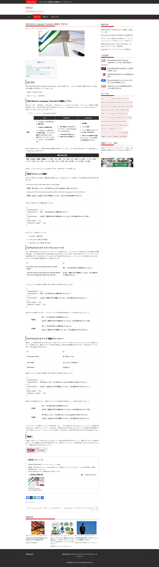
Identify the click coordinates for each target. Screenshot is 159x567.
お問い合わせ (55, 17)
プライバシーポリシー (78, 554)
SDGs (121, 125)
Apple (103, 102)
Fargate (113, 114)
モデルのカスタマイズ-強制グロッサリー (38, 74)
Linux (125, 117)
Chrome (104, 106)
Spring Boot (112, 129)
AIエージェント (106, 98)
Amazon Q (125, 98)
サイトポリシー (90, 554)
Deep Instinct (128, 106)
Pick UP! (42, 485)
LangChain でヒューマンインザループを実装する (116, 49)
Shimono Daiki (90, 535)
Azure (126, 102)
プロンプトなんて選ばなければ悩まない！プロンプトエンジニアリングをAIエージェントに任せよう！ (68, 2)
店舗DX (104, 136)
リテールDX (117, 132)
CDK (130, 102)
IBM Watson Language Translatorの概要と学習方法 (35, 489)
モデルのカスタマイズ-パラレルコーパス (38, 72)
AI (28, 502)
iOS (126, 114)
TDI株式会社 (29, 554)
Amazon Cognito (116, 98)
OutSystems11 (105, 121)
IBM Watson (32, 502)
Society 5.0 (105, 129)
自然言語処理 (123, 136)
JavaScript (111, 117)
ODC (129, 117)
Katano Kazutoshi (43, 28)
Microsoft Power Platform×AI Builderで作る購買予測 (117, 35)
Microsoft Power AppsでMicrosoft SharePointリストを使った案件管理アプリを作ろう (116, 62)
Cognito (114, 106)
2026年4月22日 (56, 535)
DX (117, 110)
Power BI (113, 121)
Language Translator (49, 113)
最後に (29, 76)
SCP (116, 125)
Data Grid (120, 106)
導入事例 (124, 132)
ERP (127, 110)
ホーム (29, 17)
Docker (113, 110)
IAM (122, 114)
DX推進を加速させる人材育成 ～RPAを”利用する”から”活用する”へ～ (81, 509)
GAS (118, 114)
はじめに (29, 65)
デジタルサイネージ (107, 132)
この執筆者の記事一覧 (89, 474)
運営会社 (45, 17)
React (111, 125)
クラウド (120, 129)
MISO (29, 7)
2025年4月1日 (80, 535)
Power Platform (122, 121)
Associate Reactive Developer (114, 102)
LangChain (119, 117)
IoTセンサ (104, 117)
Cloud (109, 106)
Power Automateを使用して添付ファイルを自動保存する (44, 508)
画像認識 (115, 136)
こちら (41, 109)
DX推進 (122, 110)
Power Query (105, 125)
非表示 (42, 62)
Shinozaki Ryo (66, 535)
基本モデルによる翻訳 (33, 70)
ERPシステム (105, 114)
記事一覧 (37, 17)
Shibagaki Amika (42, 535)
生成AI (109, 136)
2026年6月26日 (32, 535)
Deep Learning (105, 110)
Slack (126, 125)
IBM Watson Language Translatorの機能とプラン (41, 68)
